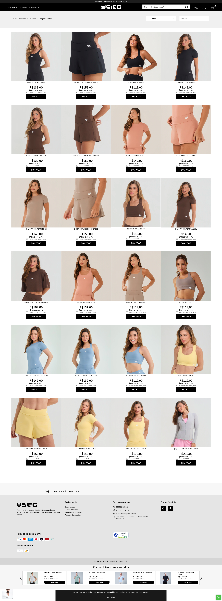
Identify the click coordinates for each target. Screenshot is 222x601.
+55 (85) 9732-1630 (123, 510)
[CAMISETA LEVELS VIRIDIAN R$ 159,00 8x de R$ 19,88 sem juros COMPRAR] (76, 583)
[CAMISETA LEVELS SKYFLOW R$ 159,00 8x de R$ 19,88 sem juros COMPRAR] (121, 583)
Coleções (32, 19)
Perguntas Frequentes (73, 512)
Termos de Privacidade (73, 510)
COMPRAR (54, 582)
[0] (212, 8)
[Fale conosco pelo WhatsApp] (218, 597)
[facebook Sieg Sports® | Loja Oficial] (170, 508)
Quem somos (70, 507)
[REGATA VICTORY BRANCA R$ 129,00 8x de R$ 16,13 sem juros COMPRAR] (32, 583)
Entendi (111, 597)
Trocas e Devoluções (73, 515)
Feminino (22, 7)
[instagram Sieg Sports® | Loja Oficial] (163, 508)
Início (15, 19)
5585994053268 (122, 507)
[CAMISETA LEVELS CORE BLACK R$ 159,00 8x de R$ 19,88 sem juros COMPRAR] (165, 583)
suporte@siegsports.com (126, 513)
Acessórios (33, 7)
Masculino (12, 7)
